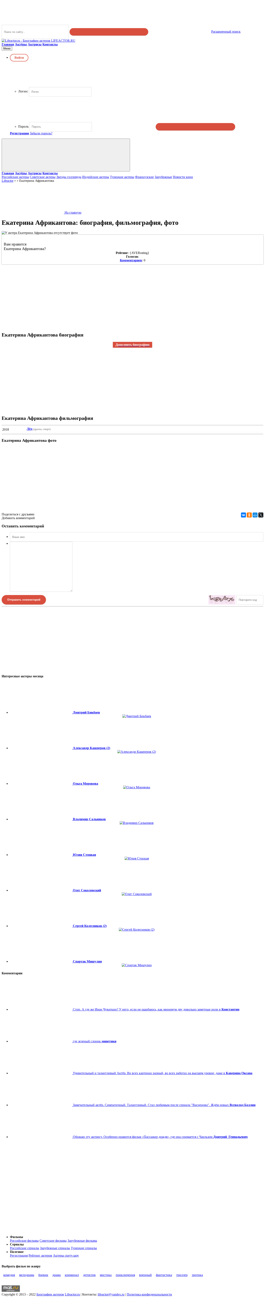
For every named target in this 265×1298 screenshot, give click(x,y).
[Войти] (195, 127)
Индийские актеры (95, 177)
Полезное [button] (17, 1252)
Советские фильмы (53, 1240)
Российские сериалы (24, 1248)
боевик (43, 1275)
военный (145, 1275)
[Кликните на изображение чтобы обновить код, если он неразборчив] (221, 600)
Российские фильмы (24, 1240)
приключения (125, 1275)
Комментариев (131, 260)
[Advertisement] (126, 295)
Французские (144, 177)
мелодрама (26, 1275)
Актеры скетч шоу (66, 1255)
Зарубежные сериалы (55, 1248)
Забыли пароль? (41, 133)
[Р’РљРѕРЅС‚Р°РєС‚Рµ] (243, 514)
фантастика (164, 1275)
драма (56, 1275)
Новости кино (183, 177)
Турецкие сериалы (84, 1248)
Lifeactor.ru (72, 1294)
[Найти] (109, 32)
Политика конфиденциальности (149, 1294)
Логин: (23, 91)
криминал (72, 1275)
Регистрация (19, 1255)
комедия (9, 1275)
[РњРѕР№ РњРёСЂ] (255, 514)
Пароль (23, 126)
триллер (182, 1275)
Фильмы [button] (16, 1237)
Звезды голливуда (68, 177)
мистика (106, 1275)
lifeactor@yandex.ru (111, 1294)
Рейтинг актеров (40, 1255)
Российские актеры (15, 177)
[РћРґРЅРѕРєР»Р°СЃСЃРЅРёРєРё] (249, 514)
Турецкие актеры (122, 177)
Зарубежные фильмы (82, 1240)
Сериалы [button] (17, 1244)
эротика (197, 1275)
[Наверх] (33, 1230)
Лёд (29, 429)
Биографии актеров (50, 1294)
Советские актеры (42, 177)
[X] (260, 514)
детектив (89, 1275)
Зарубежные (163, 177)
